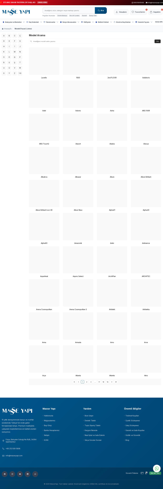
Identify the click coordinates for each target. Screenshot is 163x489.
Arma (44, 342)
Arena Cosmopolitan (44, 309)
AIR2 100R (146, 111)
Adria (112, 111)
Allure (112, 177)
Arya (44, 375)
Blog (127, 440)
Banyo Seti (93, 15)
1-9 (20, 73)
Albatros (44, 177)
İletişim (46, 435)
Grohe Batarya (62, 15)
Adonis (78, 111)
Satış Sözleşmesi (132, 425)
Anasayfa (7, 29)
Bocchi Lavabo (74, 15)
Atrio (146, 375)
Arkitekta (146, 309)
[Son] (115, 381)
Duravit (84, 15)
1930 (78, 78)
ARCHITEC (146, 276)
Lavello (44, 78)
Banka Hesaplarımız (51, 430)
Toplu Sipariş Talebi (92, 425)
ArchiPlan (112, 276)
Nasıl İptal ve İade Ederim (95, 435)
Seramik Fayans (143, 22)
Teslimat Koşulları (132, 416)
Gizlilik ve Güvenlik (133, 435)
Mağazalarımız (49, 421)
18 (103, 382)
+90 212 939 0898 (13, 449)
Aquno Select (78, 276)
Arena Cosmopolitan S (78, 309)
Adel (44, 111)
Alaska (112, 144)
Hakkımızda (48, 416)
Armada (78, 342)
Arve (146, 342)
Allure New (78, 210)
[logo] (16, 12)
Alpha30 (146, 210)
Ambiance (146, 243)
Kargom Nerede (91, 430)
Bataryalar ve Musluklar (13, 22)
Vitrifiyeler (87, 22)
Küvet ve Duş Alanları (123, 22)
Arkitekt (112, 309)
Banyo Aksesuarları (69, 22)
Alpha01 (112, 210)
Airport (78, 144)
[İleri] (111, 381)
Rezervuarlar (50, 22)
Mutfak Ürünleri (103, 22)
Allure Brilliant (146, 177)
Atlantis (112, 375)
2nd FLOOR (112, 78)
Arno (112, 342)
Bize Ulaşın (89, 416)
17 (99, 382)
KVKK (46, 440)
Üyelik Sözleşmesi (133, 421)
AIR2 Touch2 (44, 144)
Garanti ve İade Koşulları (135, 430)
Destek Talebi (90, 421)
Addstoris (146, 78)
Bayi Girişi (48, 425)
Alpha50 (44, 243)
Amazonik (78, 243)
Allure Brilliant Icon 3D (44, 210)
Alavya (146, 144)
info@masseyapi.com (14, 456)
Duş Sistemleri (34, 22)
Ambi (112, 243)
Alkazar (78, 177)
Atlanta (78, 375)
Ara (102, 10)
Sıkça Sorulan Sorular (93, 440)
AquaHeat (44, 276)
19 (107, 382)
